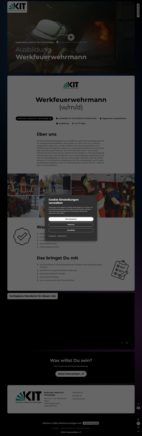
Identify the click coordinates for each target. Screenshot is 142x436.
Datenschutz (62, 236)
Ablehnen (71, 224)
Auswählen (71, 230)
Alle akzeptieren (71, 219)
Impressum (53, 236)
